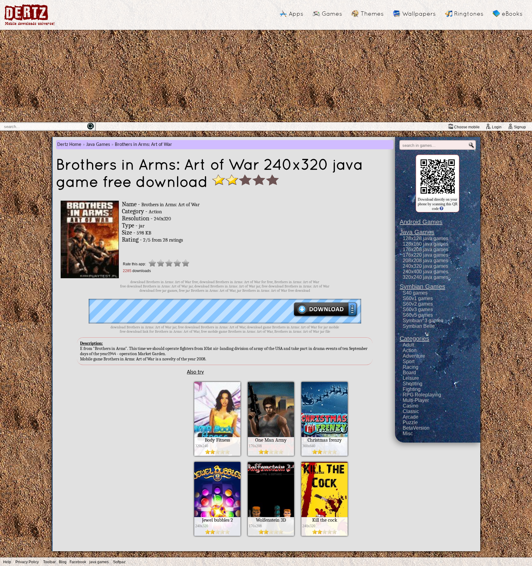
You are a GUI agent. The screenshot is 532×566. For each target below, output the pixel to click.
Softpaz (119, 562)
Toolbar (49, 562)
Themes (372, 13)
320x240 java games (425, 277)
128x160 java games (425, 244)
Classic (411, 411)
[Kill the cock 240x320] (324, 534)
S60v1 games (418, 298)
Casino (410, 405)
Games (332, 13)
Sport (408, 361)
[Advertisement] (266, 76)
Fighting (412, 389)
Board (409, 372)
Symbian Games (422, 286)
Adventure (414, 356)
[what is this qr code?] (441, 209)
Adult (408, 344)
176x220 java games (425, 255)
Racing (410, 367)
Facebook (78, 562)
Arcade (410, 416)
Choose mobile (467, 127)
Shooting (412, 383)
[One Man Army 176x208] (271, 454)
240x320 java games (425, 266)
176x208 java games (425, 249)
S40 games (415, 292)
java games (99, 562)
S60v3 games (418, 309)
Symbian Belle (419, 326)
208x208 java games (425, 260)
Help (7, 562)
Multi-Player (416, 400)
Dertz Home (69, 144)
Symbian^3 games (423, 320)
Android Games (421, 222)
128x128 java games (425, 238)
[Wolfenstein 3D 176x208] (271, 534)
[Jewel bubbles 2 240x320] (217, 534)
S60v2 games (418, 304)
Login (497, 127)
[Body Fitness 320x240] (217, 454)
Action (410, 350)
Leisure (411, 378)
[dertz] (29, 25)
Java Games (98, 144)
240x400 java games (425, 271)
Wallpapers (419, 13)
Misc (408, 433)
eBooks (512, 13)
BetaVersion (416, 428)
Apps (296, 13)
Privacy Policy (27, 562)
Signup (520, 127)
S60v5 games (418, 315)
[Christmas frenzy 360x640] (324, 454)
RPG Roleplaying (422, 394)
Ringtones (468, 13)
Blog (62, 562)
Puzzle (410, 422)
